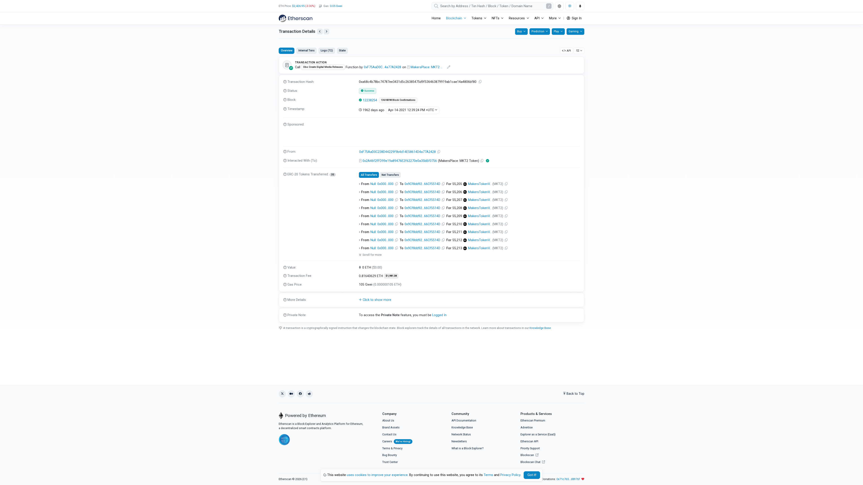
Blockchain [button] (454, 18)
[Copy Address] (439, 152)
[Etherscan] (295, 18)
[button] (431, 300)
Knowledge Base (540, 328)
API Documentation (464, 420)
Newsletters (459, 441)
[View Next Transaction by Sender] (326, 31)
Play (556, 31)
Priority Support (530, 448)
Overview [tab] (286, 50)
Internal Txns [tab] (306, 50)
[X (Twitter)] (282, 393)
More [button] (553, 18)
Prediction (538, 31)
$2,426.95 (298, 6)
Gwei (336, 6)
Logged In (439, 315)
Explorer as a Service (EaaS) (538, 434)
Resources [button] (517, 18)
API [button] (537, 18)
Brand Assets (391, 427)
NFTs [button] (495, 18)
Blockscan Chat (530, 462)
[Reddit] (309, 393)
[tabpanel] (431, 189)
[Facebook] (300, 393)
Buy (519, 31)
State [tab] (342, 50)
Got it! (531, 475)
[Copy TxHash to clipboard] (480, 82)
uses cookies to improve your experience (377, 475)
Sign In (576, 18)
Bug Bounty (389, 455)
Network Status (461, 434)
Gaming (573, 31)
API (569, 50)
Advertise (526, 427)
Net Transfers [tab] (390, 174)
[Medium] (291, 393)
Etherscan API (529, 441)
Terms (386, 448)
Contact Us (389, 434)
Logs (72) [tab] (327, 50)
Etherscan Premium (532, 420)
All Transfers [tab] (369, 174)
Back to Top (575, 394)
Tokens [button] (477, 18)
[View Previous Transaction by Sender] (320, 31)
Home (436, 18)
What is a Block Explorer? (467, 448)
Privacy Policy (510, 475)
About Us (388, 420)
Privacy (398, 448)
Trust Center (390, 462)
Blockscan (527, 455)
